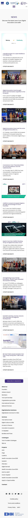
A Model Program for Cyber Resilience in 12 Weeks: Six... (14, 54)
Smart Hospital (6, 475)
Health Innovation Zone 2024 (10, 469)
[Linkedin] (9, 493)
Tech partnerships (7, 398)
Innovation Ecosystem (8, 428)
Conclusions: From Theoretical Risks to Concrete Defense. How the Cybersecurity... (13, 166)
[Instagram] (12, 493)
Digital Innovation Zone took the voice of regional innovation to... (14, 129)
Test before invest (7, 420)
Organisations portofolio (9, 400)
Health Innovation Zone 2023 (10, 477)
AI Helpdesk (5, 431)
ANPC (18, 507)
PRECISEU (4, 464)
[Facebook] (6, 493)
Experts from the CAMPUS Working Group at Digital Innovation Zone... (13, 241)
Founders (4, 389)
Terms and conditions (14, 503)
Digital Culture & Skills (8, 422)
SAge (3, 453)
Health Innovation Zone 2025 (10, 458)
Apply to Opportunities (8, 480)
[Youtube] (18, 493)
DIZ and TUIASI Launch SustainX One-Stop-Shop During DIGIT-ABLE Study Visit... (13, 355)
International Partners (8, 403)
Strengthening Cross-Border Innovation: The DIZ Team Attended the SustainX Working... (13, 279)
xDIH (3, 450)
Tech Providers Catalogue (9, 440)
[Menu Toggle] (13, 6)
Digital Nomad (6, 466)
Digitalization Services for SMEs (10, 413)
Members (4, 395)
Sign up (4, 443)
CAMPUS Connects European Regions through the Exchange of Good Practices (13, 204)
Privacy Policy (12, 507)
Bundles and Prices (7, 433)
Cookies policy (14, 499)
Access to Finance (7, 425)
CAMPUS (4, 455)
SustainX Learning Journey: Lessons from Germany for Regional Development (13, 317)
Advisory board (6, 392)
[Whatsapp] (21, 493)
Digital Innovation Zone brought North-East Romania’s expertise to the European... (14, 91)
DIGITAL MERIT (6, 472)
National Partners (7, 406)
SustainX (4, 461)
